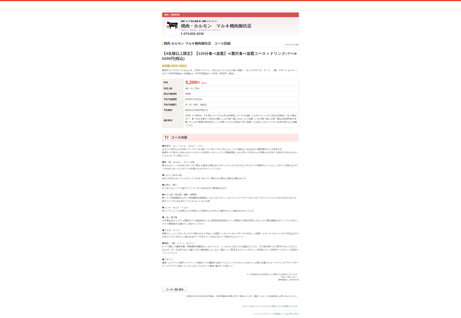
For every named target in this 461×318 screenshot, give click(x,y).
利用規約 (277, 314)
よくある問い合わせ (291, 314)
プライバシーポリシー (263, 314)
